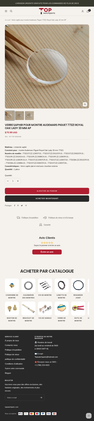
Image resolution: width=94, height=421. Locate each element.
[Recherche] (11, 11)
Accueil (7, 20)
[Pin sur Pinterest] (18, 205)
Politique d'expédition (30, 218)
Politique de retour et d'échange (60, 218)
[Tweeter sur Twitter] (22, 205)
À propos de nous (12, 340)
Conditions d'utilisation (14, 364)
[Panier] (88, 11)
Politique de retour (12, 354)
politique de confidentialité (15, 359)
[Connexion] (83, 11)
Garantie (47, 225)
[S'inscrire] (41, 397)
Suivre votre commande (14, 368)
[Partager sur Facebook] (14, 205)
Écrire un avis (47, 252)
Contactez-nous (11, 345)
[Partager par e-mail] (26, 205)
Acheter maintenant (47, 198)
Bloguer (8, 373)
